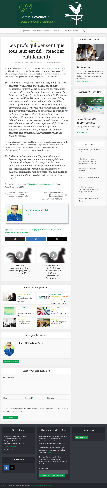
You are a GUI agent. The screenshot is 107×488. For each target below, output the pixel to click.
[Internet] (12, 467)
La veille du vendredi (71, 31)
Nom (6, 398)
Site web (50, 398)
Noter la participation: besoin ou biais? (58, 322)
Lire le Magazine (82, 132)
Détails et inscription (83, 82)
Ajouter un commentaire (34, 63)
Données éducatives (57, 294)
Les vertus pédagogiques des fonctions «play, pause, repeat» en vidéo (19, 194)
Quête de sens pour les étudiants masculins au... (59, 302)
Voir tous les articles (11, 362)
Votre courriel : (44, 468)
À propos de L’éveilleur (31, 31)
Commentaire (8, 377)
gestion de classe (13, 229)
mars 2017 (57, 68)
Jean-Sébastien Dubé (54, 63)
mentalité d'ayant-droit (52, 229)
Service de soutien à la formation (40, 485)
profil (49, 452)
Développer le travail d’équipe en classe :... (24, 322)
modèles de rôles (12, 232)
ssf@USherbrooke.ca (11, 446)
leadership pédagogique (31, 229)
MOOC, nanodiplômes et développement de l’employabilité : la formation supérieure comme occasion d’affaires (52, 196)
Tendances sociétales (57, 300)
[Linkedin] (6, 467)
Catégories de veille (50, 31)
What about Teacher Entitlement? (41, 184)
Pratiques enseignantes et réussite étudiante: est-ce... (25, 313)
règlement (26, 232)
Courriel (29, 398)
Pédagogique (36, 41)
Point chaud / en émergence (59, 297)
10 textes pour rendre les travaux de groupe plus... (59, 313)
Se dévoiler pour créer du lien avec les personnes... (24, 299)
